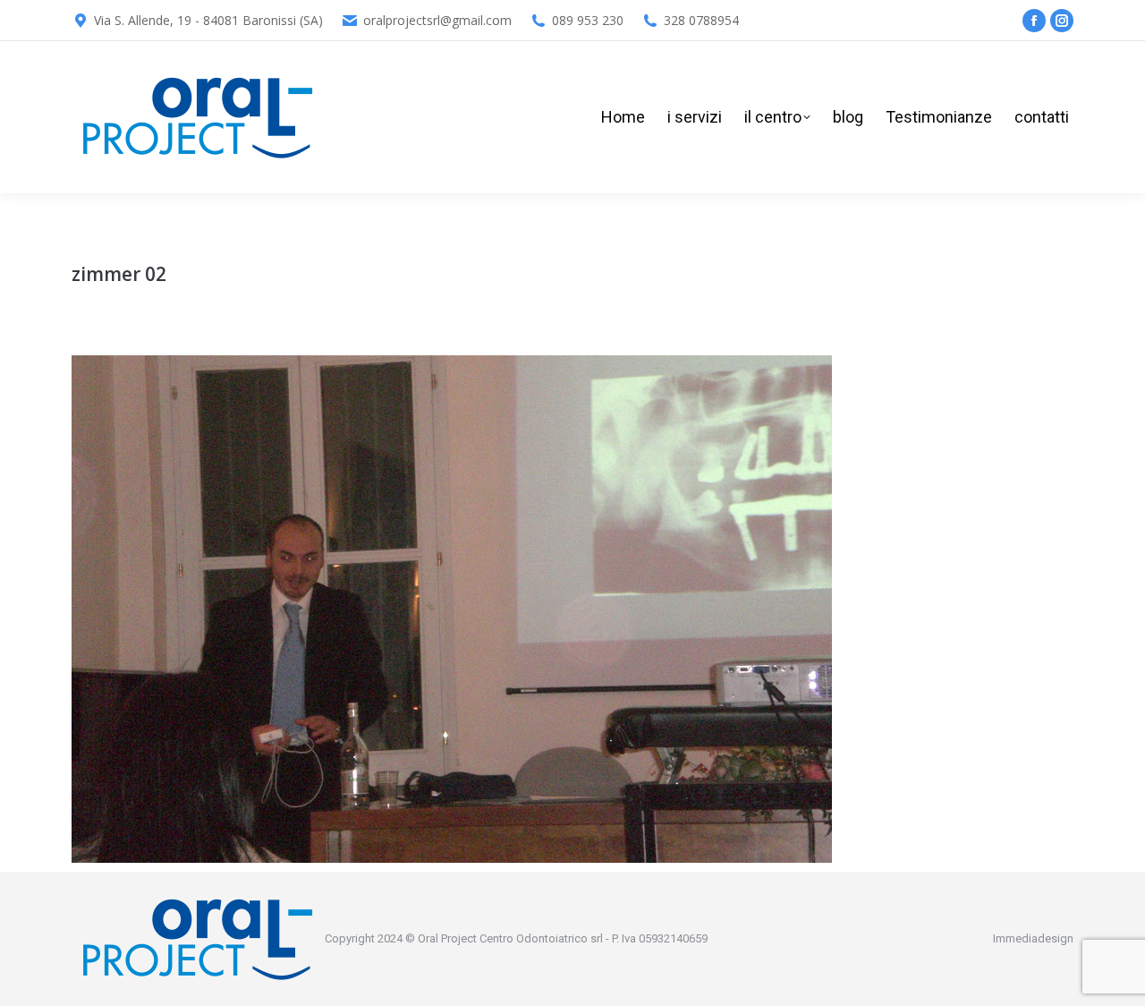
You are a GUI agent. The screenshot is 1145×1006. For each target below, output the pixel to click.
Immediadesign (1033, 938)
